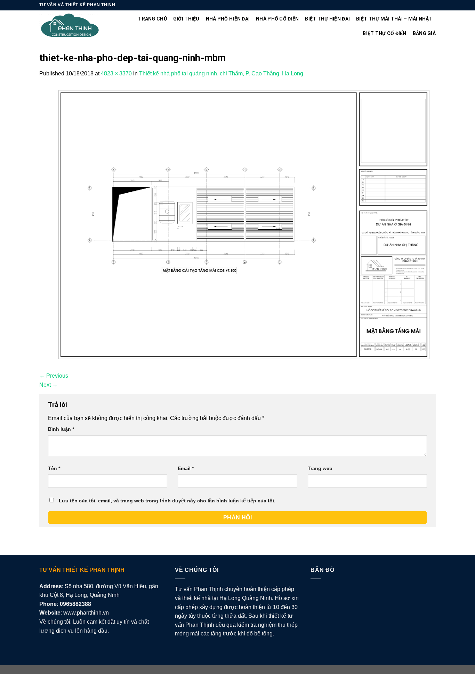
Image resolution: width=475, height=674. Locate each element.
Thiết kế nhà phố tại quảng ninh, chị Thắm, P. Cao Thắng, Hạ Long (221, 73)
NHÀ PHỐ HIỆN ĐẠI (228, 19)
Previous (53, 376)
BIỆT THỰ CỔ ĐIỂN (384, 33)
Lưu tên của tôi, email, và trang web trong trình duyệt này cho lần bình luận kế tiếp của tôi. (167, 500)
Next (48, 385)
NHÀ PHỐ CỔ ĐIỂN (277, 19)
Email (186, 468)
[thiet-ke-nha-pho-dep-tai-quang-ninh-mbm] (237, 224)
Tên (54, 468)
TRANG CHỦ (152, 19)
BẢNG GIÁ (424, 33)
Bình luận (61, 429)
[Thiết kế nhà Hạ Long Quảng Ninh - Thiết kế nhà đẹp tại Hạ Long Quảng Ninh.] (70, 26)
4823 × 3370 (116, 73)
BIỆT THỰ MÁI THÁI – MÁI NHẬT (394, 19)
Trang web (320, 468)
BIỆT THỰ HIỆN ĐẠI (327, 19)
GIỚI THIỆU (186, 19)
